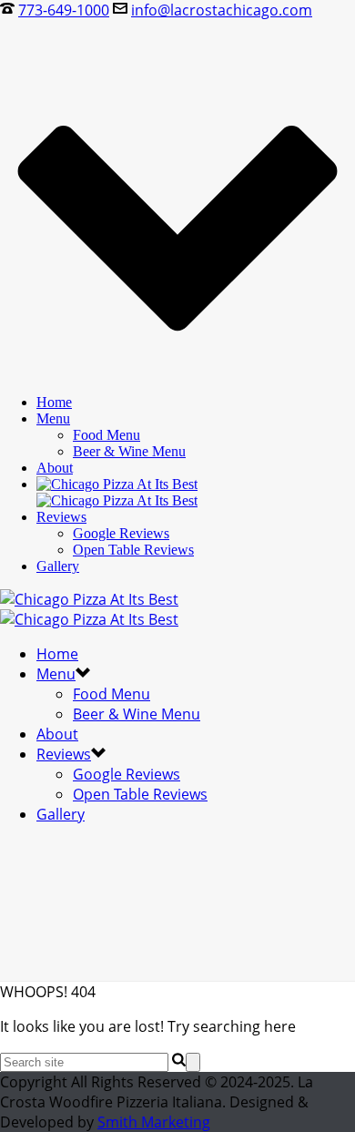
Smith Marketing (153, 1122)
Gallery (57, 566)
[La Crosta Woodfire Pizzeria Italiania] (117, 492)
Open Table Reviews (133, 549)
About (54, 467)
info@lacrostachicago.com (221, 10)
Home (54, 402)
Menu (53, 418)
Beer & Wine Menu (129, 451)
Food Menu (106, 435)
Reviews (61, 517)
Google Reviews (121, 533)
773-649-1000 (63, 10)
